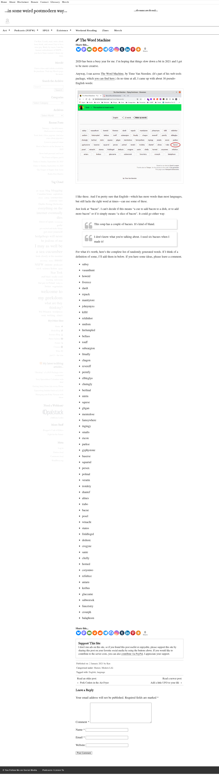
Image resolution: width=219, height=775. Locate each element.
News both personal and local (51, 153)
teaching (49, 279)
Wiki (58, 351)
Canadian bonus (44, 193)
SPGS (46, 30)
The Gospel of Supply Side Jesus (50, 169)
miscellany (43, 261)
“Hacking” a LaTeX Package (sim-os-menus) (49, 374)
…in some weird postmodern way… (36, 11)
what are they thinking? (54, 305)
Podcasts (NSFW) (24, 30)
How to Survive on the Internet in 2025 (49, 148)
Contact (44, 2)
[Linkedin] (127, 49)
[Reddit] (100, 49)
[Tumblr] (122, 49)
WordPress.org (57, 460)
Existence (62, 30)
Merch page (58, 71)
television (58, 279)
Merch (65, 2)
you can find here (105, 78)
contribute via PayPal (132, 653)
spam (60, 268)
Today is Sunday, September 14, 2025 (48, 165)
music (59, 260)
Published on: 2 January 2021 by (91, 663)
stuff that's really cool (52, 276)
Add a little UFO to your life (165, 682)
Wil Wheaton (45, 311)
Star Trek (57, 272)
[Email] (89, 49)
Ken (108, 663)
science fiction (49, 268)
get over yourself (53, 232)
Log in (60, 448)
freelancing (59, 222)
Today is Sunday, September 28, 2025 (48, 161)
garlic (60, 225)
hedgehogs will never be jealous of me (49, 238)
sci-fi (39, 268)
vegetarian (57, 286)
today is (59, 283)
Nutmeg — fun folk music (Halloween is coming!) (52, 129)
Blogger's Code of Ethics (53, 430)
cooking (46, 198)
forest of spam (46, 221)
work (43, 315)
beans (42, 190)
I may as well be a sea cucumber (49, 248)
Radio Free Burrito (55, 173)
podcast (58, 264)
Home (4, 2)
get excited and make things (51, 228)
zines (60, 315)
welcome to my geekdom (50, 294)
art (37, 190)
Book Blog (56, 330)
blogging (57, 190)
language (101, 672)
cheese (40, 198)
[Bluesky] (78, 49)
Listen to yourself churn (53, 142)
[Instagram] (116, 49)
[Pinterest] (133, 49)
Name (80, 729)
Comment (82, 722)
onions (48, 264)
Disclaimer (23, 2)
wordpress (57, 311)
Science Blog (55, 334)
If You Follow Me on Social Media (20, 770)
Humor (97, 667)
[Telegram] (105, 49)
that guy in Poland (46, 282)
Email (80, 737)
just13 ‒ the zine (56, 355)
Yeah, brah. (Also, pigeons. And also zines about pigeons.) (48, 137)
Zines (105, 30)
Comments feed (56, 456)
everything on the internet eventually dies (50, 213)
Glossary (55, 2)
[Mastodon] (83, 49)
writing (51, 315)
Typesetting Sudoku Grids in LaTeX (48, 390)
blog (48, 190)
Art (5, 30)
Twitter (48, 286)
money (51, 261)
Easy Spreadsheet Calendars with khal (49, 380)
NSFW (39, 264)
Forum (58, 342)
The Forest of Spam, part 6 (52, 157)
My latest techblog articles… (53, 365)
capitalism (58, 193)
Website (80, 745)
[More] (138, 49)
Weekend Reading (86, 30)
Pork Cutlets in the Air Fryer (94, 682)
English (92, 672)
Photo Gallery (55, 338)
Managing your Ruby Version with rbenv (49, 396)
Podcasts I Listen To (53, 770)
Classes (57, 346)
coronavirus (57, 197)
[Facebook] (111, 49)
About (12, 2)
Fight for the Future (55, 434)
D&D (61, 201)
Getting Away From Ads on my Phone (48, 386)
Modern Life (107, 667)
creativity (53, 200)
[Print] (94, 49)
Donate (34, 2)
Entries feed (58, 452)
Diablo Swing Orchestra (50, 204)
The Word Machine (112, 73)
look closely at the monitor (49, 256)
